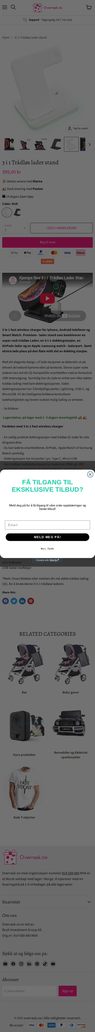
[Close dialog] (90, 474)
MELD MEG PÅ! (47, 537)
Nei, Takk (47, 548)
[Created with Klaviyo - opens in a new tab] (47, 560)
